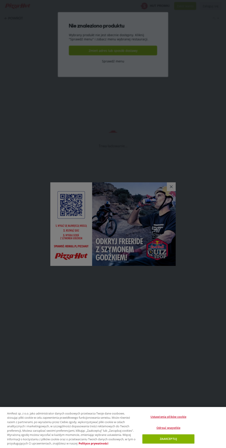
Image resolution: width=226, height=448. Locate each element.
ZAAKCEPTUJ (168, 439)
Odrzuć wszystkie (168, 428)
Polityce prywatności (93, 443)
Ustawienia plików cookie (168, 417)
